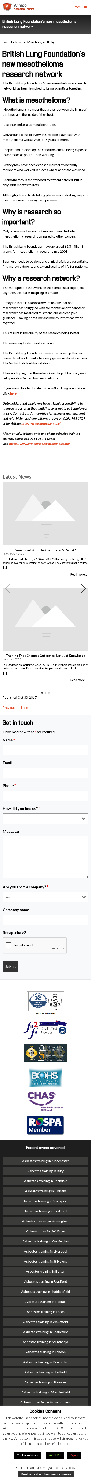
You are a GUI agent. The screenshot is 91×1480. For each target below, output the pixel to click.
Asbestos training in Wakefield (45, 1322)
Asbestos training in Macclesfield (45, 1392)
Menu (79, 7)
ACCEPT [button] (55, 1455)
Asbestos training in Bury (45, 1171)
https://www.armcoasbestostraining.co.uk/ (39, 443)
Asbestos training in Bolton (45, 1271)
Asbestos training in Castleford (45, 1332)
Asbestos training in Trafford (46, 1211)
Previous (9, 707)
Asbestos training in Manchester (45, 1161)
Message (11, 831)
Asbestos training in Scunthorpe (46, 1342)
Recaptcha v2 (14, 932)
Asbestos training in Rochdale (45, 1181)
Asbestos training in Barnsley (46, 1382)
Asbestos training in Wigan (45, 1231)
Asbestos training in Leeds (46, 1312)
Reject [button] (74, 1455)
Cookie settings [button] (27, 1455)
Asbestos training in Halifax (45, 1301)
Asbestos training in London (45, 1352)
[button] (83, 588)
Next (24, 707)
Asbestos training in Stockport (45, 1201)
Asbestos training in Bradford (45, 1281)
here (13, 393)
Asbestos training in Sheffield (45, 1372)
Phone (9, 785)
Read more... (78, 574)
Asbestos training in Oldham (45, 1191)
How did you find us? (21, 808)
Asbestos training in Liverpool (45, 1251)
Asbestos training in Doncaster (45, 1362)
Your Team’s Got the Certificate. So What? (45, 550)
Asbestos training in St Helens (45, 1261)
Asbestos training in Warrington (45, 1241)
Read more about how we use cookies (46, 1474)
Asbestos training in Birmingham (45, 1221)
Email (8, 763)
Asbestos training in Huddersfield (45, 1291)
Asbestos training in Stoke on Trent (45, 1402)
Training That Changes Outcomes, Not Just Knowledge (45, 655)
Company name (16, 909)
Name (9, 740)
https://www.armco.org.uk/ (40, 423)
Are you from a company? (25, 887)
